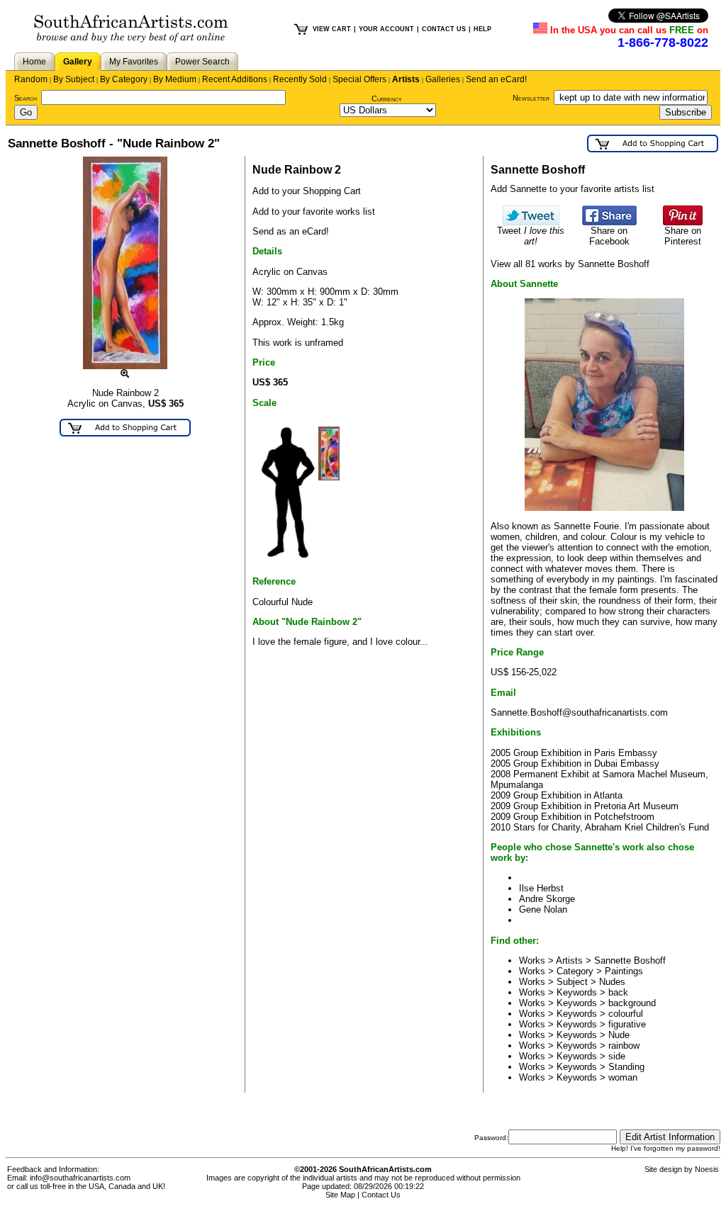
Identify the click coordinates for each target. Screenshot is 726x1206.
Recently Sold (300, 79)
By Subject (73, 79)
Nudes (612, 981)
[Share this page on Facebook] (609, 222)
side (616, 1056)
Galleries (442, 79)
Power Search (202, 62)
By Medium (174, 79)
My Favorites (133, 62)
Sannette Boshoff (630, 960)
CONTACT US (444, 29)
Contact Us (381, 1194)
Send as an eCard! (290, 231)
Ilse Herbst (541, 888)
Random (31, 79)
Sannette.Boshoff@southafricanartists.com (579, 712)
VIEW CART (332, 29)
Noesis (707, 1169)
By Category (123, 79)
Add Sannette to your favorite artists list (572, 189)
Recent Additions (234, 79)
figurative (627, 1024)
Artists (406, 79)
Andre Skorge (547, 899)
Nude (619, 1035)
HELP (482, 29)
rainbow (624, 1045)
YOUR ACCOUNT (386, 29)
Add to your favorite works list (313, 211)
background (632, 1003)
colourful (625, 1013)
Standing (626, 1066)
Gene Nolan (543, 909)
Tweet (530, 236)
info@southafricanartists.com (80, 1177)
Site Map (340, 1194)
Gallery (77, 62)
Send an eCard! (496, 79)
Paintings (624, 971)
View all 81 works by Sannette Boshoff (570, 264)
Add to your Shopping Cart (306, 191)
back (618, 992)
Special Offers (359, 79)
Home (34, 62)
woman (622, 1077)
